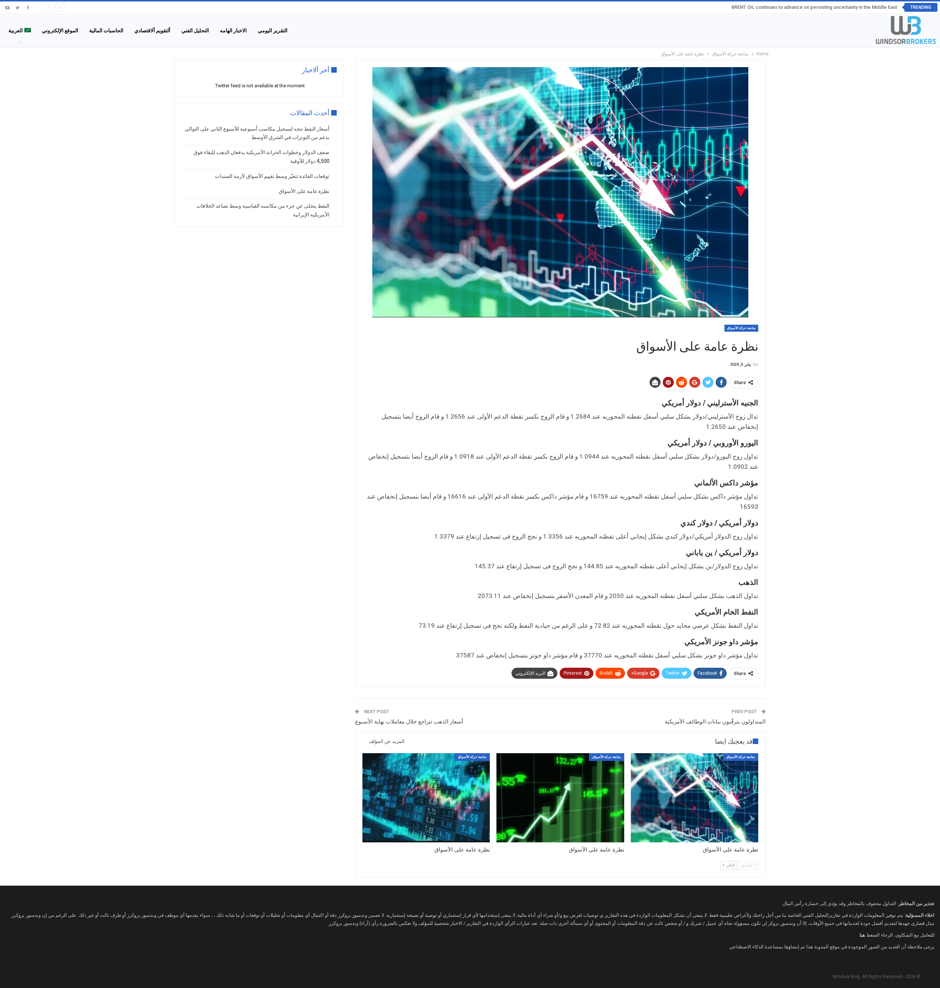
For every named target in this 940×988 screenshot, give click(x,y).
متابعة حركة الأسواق (741, 328)
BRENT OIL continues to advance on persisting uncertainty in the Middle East (814, 7)
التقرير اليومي (273, 30)
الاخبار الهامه (233, 30)
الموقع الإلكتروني (60, 30)
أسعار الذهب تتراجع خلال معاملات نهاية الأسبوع (409, 721)
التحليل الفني (195, 30)
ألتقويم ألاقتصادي (152, 30)
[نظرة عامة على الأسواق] (694, 797)
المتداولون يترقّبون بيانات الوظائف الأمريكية (715, 721)
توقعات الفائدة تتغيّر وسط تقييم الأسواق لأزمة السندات (272, 176)
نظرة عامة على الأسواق (304, 191)
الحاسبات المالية (106, 30)
